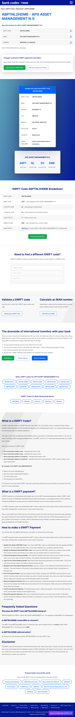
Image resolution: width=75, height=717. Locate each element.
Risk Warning (44, 705)
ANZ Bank (36, 686)
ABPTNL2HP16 (10, 386)
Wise (24, 48)
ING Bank (37, 401)
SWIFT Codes (10, 9)
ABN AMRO (15, 401)
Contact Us (54, 705)
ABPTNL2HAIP (51, 382)
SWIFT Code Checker (22, 707)
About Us (14, 705)
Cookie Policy (34, 705)
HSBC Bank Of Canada (31, 682)
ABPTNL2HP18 (35, 386)
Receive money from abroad (38, 67)
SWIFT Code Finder (65, 705)
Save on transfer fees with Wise (60, 713)
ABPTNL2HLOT (63, 386)
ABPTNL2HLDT (65, 382)
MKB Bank (30, 691)
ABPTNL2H (23, 386)
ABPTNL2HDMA (23, 382)
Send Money (8, 358)
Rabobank (48, 401)
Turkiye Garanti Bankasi (12, 682)
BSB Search (45, 707)
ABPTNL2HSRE (37, 382)
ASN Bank (27, 401)
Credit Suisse (24, 686)
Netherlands (20, 9)
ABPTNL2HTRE (49, 386)
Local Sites (5, 705)
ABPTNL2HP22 (9, 382)
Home (3, 9)
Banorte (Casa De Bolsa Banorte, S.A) (55, 686)
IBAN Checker (35, 707)
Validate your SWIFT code (12, 313)
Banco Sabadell (42, 691)
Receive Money (23, 358)
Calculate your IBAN (48, 313)
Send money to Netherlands (14, 67)
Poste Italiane (11, 686)
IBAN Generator (55, 707)
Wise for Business (39, 358)
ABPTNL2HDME (30, 9)
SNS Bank (59, 401)
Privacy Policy (23, 705)
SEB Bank (67, 682)
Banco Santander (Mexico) (51, 682)
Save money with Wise (38, 236)
